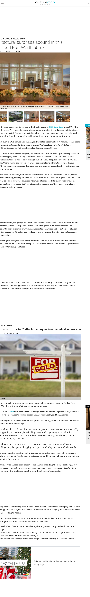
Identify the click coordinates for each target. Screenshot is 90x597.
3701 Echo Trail (56, 126)
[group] (15, 116)
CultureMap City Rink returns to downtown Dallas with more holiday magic (54, 563)
